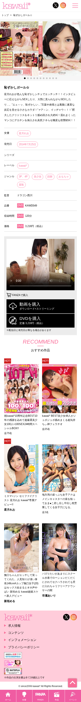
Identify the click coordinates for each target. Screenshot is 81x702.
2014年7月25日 (27, 144)
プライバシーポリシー (24, 647)
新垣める (9, 601)
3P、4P (23, 176)
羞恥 (21, 184)
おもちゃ (64, 176)
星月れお (24, 133)
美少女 (37, 176)
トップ (5, 15)
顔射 (49, 176)
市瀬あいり (49, 595)
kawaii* (23, 165)
